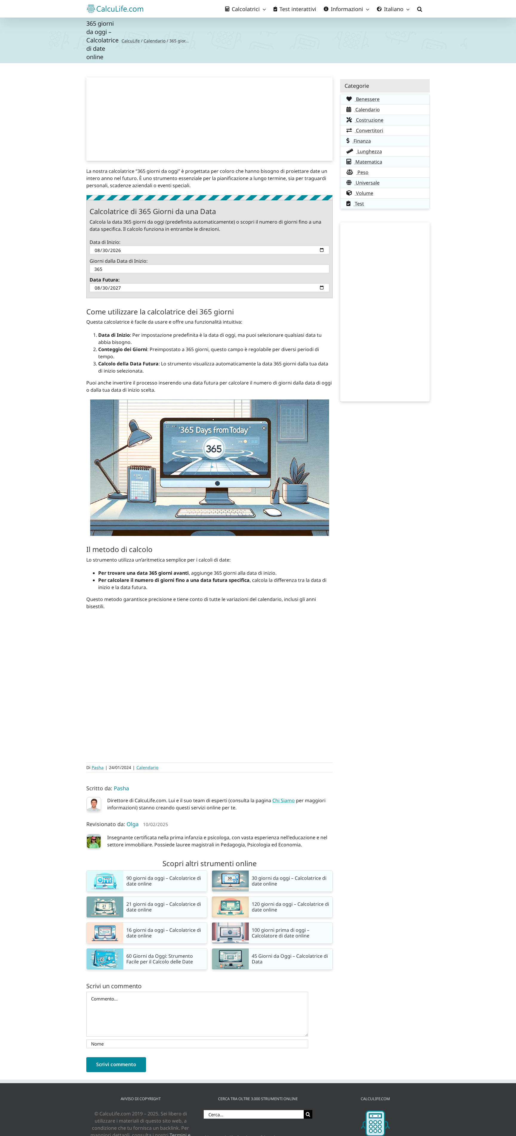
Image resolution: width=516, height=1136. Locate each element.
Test (359, 203)
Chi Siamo (283, 800)
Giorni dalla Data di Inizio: (119, 261)
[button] (419, 9)
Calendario (154, 41)
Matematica (368, 162)
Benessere (367, 99)
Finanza (361, 141)
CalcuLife (131, 41)
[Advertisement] (209, 119)
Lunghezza (369, 151)
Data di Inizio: (105, 242)
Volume (364, 193)
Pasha (98, 767)
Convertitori (369, 130)
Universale (367, 182)
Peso (362, 172)
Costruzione (369, 120)
